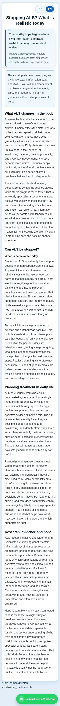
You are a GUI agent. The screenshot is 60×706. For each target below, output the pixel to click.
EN (50, 9)
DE (40, 9)
